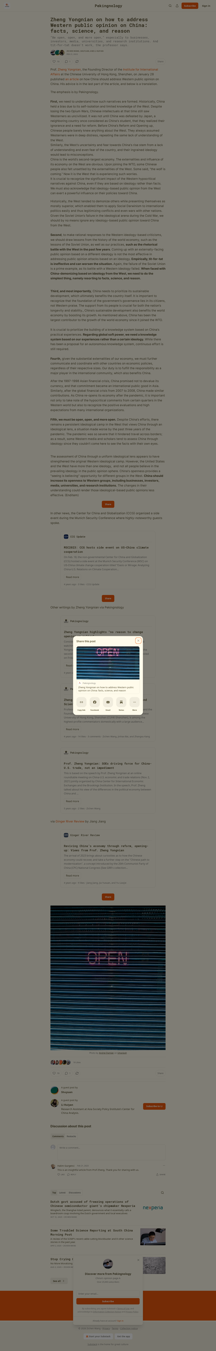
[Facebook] (95, 702)
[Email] (108, 702)
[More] (135, 702)
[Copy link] (81, 702)
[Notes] (121, 702)
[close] (138, 640)
